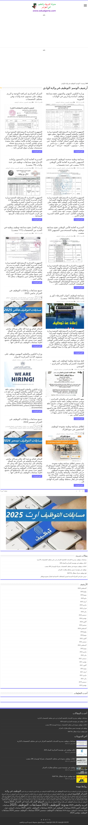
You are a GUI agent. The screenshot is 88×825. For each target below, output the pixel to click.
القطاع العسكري (70, 168)
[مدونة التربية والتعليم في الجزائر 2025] (44, 7)
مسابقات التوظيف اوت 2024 (59, 808)
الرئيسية (83, 83)
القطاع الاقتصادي (21, 298)
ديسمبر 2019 (82, 682)
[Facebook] (48, 819)
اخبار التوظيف (37, 298)
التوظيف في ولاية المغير (81, 796)
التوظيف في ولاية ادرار (81, 791)
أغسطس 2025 (82, 588)
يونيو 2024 (83, 635)
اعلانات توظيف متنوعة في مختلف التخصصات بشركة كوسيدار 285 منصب (65, 566)
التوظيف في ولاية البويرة (39, 791)
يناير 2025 (83, 611)
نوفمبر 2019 (82, 685)
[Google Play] (41, 819)
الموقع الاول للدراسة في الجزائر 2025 (27, 801)
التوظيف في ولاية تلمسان (43, 798)
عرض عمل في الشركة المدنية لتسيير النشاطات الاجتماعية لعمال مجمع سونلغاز (63, 576)
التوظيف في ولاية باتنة (31, 796)
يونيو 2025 (83, 595)
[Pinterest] (44, 819)
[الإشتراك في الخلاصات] (1, 88)
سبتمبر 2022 (82, 642)
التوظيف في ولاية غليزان (24, 799)
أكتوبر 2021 (83, 665)
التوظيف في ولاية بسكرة (73, 798)
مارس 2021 (83, 675)
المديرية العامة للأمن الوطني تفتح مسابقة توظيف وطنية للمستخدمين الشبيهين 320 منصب (65, 230)
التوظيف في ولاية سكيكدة (48, 799)
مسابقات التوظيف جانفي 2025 (34, 808)
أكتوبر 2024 (83, 622)
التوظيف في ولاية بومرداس (58, 798)
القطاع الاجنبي (30, 298)
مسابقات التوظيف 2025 (25, 805)
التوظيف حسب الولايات (27, 426)
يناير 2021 (83, 678)
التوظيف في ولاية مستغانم (80, 802)
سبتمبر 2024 (82, 625)
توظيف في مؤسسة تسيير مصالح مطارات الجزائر (72, 570)
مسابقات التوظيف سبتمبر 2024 (21, 810)
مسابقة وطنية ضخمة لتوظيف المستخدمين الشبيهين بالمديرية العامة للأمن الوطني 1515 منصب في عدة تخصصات (65, 162)
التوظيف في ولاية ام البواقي (56, 796)
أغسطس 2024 (82, 628)
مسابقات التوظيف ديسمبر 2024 (48, 810)
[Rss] (50, 819)
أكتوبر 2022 (83, 638)
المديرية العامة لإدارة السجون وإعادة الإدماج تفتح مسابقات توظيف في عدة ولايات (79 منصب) (25, 162)
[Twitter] (46, 819)
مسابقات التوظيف (60, 102)
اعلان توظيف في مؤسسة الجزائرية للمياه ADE (73, 563)
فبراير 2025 (83, 608)
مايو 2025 (83, 598)
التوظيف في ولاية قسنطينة (9, 799)
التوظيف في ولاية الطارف (36, 794)
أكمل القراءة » (79, 151)
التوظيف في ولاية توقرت (16, 798)
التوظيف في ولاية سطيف (62, 799)
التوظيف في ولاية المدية (22, 794)
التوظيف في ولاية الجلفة (64, 794)
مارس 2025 (83, 605)
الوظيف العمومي (69, 102)
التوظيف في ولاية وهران (50, 802)
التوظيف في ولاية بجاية (18, 796)
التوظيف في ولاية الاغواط (70, 791)
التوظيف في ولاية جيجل (74, 799)
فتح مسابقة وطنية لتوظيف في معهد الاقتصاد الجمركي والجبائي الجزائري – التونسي (67, 363)
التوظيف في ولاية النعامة (69, 796)
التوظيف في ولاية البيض (27, 791)
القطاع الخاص (13, 298)
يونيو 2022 (83, 648)
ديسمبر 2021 (82, 658)
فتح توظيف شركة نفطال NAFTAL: (76, 573)
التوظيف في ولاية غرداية (36, 799)
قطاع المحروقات (24, 299)
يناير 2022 (83, 655)
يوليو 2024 (83, 632)
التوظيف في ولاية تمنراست (29, 798)
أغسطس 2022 (82, 645)
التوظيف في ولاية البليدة (55, 791)
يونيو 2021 (83, 668)
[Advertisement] (44, 30)
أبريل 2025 (83, 601)
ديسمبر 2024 (82, 615)
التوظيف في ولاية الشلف (49, 794)
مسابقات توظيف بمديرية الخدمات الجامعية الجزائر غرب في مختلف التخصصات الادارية (61, 560)
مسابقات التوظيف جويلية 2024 (72, 810)
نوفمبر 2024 (82, 618)
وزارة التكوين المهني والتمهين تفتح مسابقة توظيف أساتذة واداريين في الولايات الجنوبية (65, 96)
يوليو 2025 (83, 591)
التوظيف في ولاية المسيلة (9, 794)
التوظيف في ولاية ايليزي (42, 796)
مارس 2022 (83, 652)
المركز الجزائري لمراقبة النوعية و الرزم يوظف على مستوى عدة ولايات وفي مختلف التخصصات (24, 96)
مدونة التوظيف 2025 (55, 805)
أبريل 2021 (83, 672)
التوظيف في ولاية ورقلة (65, 802)
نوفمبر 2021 (82, 662)
